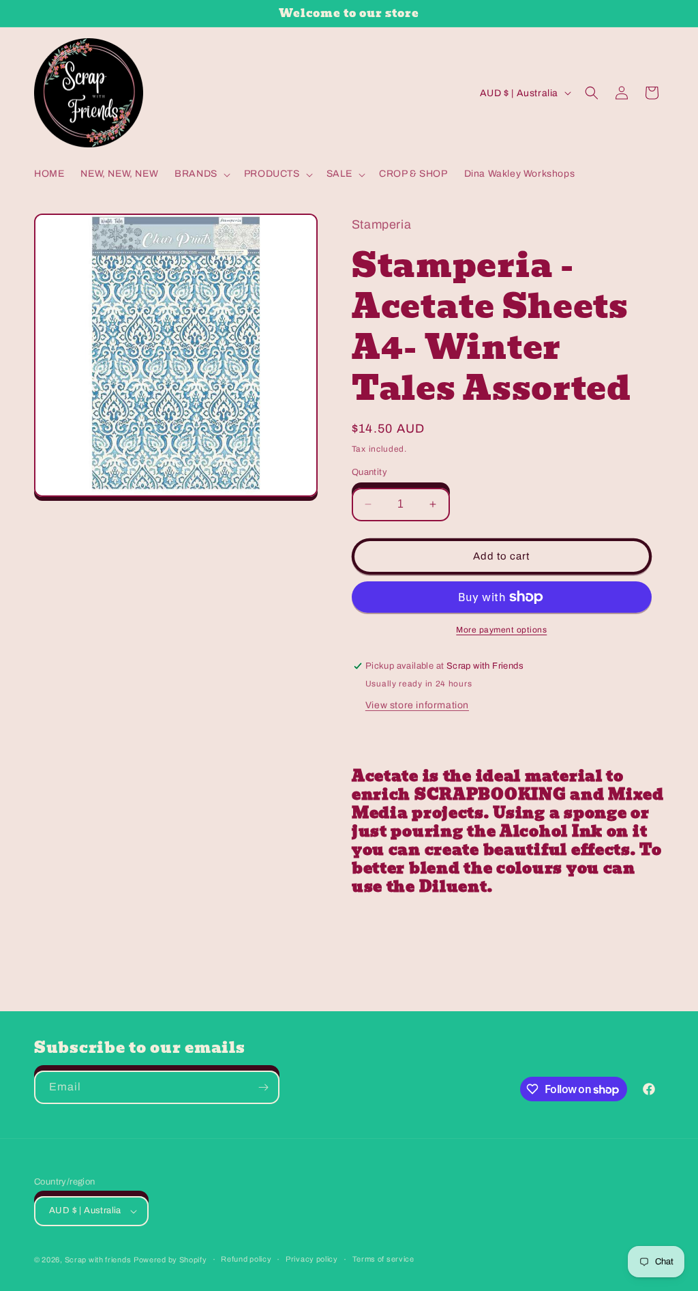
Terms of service (383, 1259)
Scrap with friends (98, 1260)
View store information (417, 705)
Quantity (369, 472)
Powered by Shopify (170, 1260)
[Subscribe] (263, 1087)
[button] (201, 174)
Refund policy (246, 1259)
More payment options (501, 630)
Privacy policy (312, 1259)
